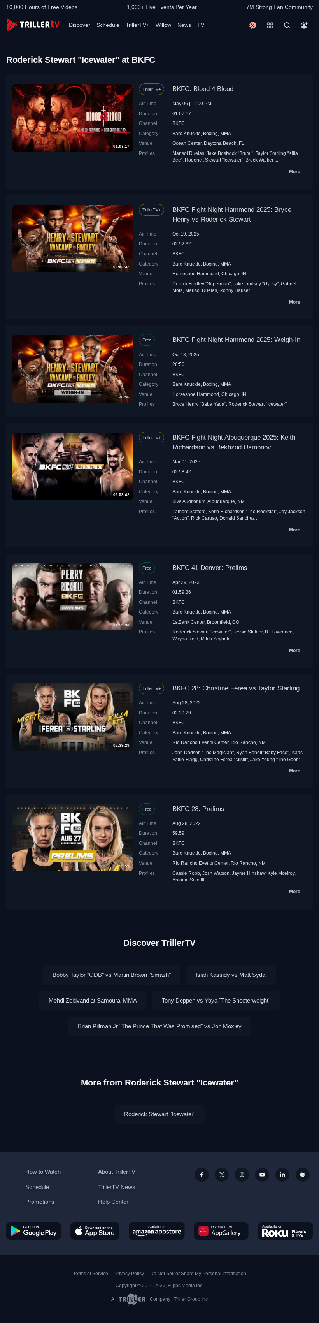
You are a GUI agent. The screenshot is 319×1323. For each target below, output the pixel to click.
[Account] (304, 25)
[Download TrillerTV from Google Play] (33, 1231)
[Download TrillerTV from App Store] (94, 1231)
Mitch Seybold (216, 638)
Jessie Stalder (248, 631)
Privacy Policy (129, 1273)
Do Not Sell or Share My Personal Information (198, 1273)
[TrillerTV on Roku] (285, 1231)
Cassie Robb (186, 873)
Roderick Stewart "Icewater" (214, 159)
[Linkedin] (282, 1175)
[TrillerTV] (33, 25)
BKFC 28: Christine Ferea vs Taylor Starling (236, 688)
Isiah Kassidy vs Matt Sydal (231, 974)
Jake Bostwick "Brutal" (230, 153)
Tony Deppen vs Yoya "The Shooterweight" (216, 1000)
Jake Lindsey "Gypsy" (256, 283)
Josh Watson (216, 873)
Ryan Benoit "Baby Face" (262, 752)
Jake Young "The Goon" (275, 759)
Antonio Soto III (188, 879)
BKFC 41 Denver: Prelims (209, 568)
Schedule (107, 25)
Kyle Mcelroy (281, 873)
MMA (225, 133)
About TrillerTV (116, 1171)
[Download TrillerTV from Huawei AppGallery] (221, 1231)
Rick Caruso (204, 518)
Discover (79, 25)
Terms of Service (90, 1273)
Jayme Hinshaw (248, 873)
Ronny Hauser (234, 290)
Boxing (210, 133)
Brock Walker (259, 159)
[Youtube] (262, 1175)
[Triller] (303, 1175)
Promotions (39, 1201)
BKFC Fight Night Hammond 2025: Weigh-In (236, 339)
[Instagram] (242, 1175)
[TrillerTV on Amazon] (157, 1231)
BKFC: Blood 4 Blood (202, 89)
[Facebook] (202, 1175)
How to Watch (43, 1171)
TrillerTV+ (137, 25)
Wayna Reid (185, 638)
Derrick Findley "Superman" (201, 283)
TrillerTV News (116, 1187)
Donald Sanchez (237, 518)
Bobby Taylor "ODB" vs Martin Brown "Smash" (112, 974)
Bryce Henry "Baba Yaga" (199, 403)
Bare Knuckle (186, 133)
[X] (222, 1175)
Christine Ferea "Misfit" (224, 759)
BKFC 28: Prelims (198, 809)
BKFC (178, 123)
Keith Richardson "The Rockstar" (242, 511)
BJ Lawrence (279, 631)
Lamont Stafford (189, 511)
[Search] (287, 25)
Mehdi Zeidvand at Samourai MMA (93, 1000)
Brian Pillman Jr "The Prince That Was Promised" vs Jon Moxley (160, 1026)
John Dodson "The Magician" (203, 752)
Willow (163, 25)
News (184, 25)
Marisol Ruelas (188, 153)
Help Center (113, 1201)
